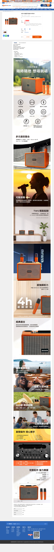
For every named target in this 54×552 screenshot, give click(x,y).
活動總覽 (44, 8)
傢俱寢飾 (45, 9)
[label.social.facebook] (4, 35)
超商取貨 (50, 8)
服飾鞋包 (50, 9)
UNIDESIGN (17, 6)
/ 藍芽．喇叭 (12, 11)
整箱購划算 (39, 8)
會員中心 (41, 2)
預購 (25, 30)
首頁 (3, 11)
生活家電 (21, 9)
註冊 (39, 2)
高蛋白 (20, 6)
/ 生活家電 (5, 11)
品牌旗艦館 (20, 8)
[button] (8, 35)
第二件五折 (28, 8)
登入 (37, 2)
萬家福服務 (25, 2)
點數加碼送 (32, 8)
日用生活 (41, 9)
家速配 (47, 8)
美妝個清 (29, 9)
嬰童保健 (33, 9)
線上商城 (16, 8)
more (45, 523)
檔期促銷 (36, 8)
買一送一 (24, 8)
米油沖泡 (16, 9)
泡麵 (29, 6)
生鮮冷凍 (8, 9)
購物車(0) (47, 2)
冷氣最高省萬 (23, 6)
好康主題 (4, 9)
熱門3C (25, 9)
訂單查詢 (44, 2)
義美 (32, 6)
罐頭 (36, 6)
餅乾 (27, 6)
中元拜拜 (14, 6)
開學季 (26, 6)
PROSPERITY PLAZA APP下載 (32, 2)
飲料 (30, 6)
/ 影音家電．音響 (8, 11)
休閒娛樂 (37, 9)
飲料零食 (12, 9)
